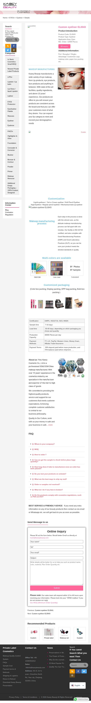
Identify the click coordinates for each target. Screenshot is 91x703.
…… (65, 343)
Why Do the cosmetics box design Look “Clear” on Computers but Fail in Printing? (57, 660)
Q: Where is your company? (43, 444)
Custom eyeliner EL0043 (41, 614)
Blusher (10, 155)
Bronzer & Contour (11, 161)
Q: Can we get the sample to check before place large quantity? (52, 460)
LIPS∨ (10, 77)
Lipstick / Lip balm (12, 83)
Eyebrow (11, 125)
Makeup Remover (11, 177)
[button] (57, 444)
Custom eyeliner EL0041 (44, 610)
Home (5, 18)
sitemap (79, 697)
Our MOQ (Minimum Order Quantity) (44, 603)
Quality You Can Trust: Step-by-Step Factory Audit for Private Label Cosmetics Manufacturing (57, 667)
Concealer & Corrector (12, 149)
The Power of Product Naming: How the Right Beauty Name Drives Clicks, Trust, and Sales (57, 656)
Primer (10, 171)
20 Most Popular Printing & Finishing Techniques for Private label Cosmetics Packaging (57, 663)
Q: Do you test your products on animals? (49, 474)
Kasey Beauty (52, 697)
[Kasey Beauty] (9, 5)
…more (49, 425)
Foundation (12, 143)
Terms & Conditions (30, 697)
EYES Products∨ (11, 103)
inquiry (65, 46)
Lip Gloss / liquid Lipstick (13, 90)
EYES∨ (12, 18)
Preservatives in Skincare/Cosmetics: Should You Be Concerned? (57, 653)
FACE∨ (10, 131)
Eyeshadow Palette (12, 110)
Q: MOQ (35, 449)
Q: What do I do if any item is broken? (47, 490)
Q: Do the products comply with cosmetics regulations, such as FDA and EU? (55, 496)
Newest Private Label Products (13, 70)
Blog (7, 210)
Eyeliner (20, 18)
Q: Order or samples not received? (46, 484)
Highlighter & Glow (12, 137)
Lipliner (10, 96)
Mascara (11, 116)
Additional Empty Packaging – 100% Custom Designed (13, 188)
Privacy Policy (14, 697)
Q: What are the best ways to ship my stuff (49, 479)
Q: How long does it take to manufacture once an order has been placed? (55, 467)
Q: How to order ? (39, 455)
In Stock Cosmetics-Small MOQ (12, 61)
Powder (10, 167)
